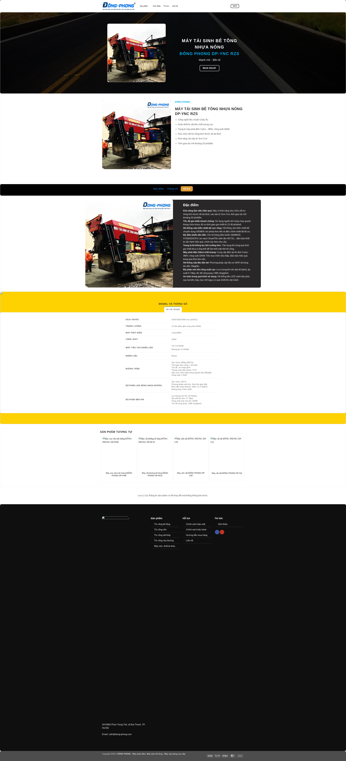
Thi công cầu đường (164, 540)
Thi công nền (160, 529)
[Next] (244, 460)
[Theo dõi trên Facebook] (217, 532)
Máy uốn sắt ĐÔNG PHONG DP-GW (191, 474)
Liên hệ (175, 6)
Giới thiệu (157, 6)
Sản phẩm (144, 6)
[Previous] (103, 460)
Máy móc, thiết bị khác (164, 546)
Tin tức (166, 6)
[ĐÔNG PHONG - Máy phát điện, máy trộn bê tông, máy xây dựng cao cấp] (119, 6)
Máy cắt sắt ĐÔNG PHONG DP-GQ (227, 473)
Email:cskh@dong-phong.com (117, 734)
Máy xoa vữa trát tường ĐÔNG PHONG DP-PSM (119, 474)
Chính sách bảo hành (196, 529)
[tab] (173, 309)
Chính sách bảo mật (195, 524)
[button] (167, 166)
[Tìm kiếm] (243, 6)
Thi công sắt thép (162, 535)
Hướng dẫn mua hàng (196, 535)
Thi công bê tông (162, 524)
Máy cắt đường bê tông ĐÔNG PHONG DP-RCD (155, 474)
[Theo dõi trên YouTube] (222, 532)
